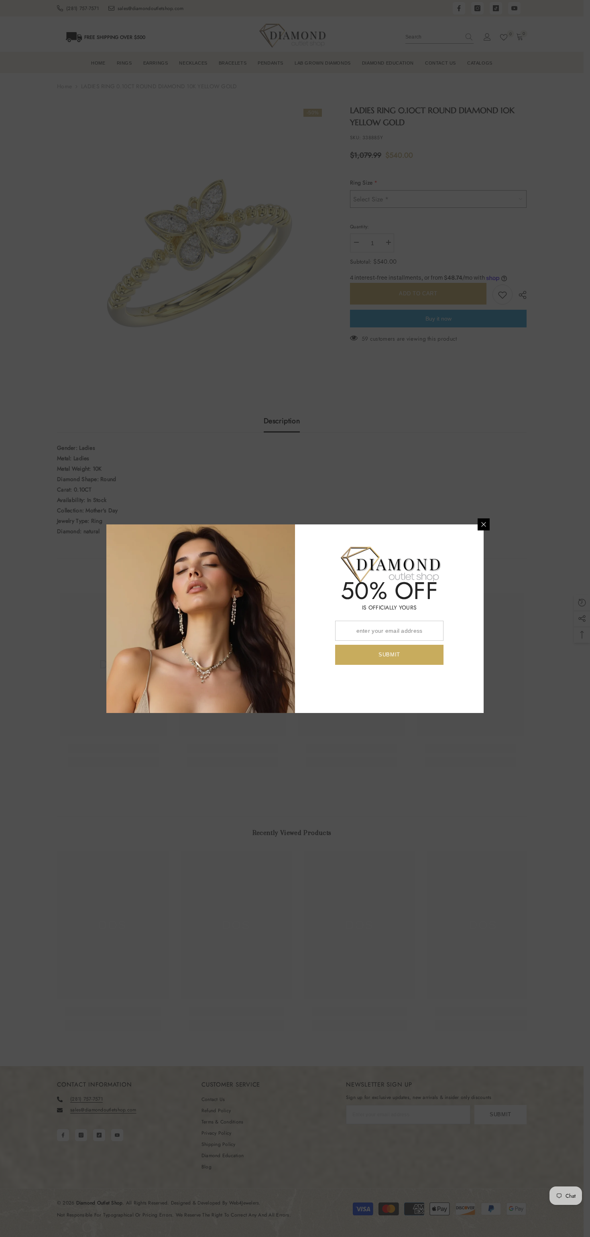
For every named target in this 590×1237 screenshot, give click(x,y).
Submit (389, 655)
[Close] (484, 524)
